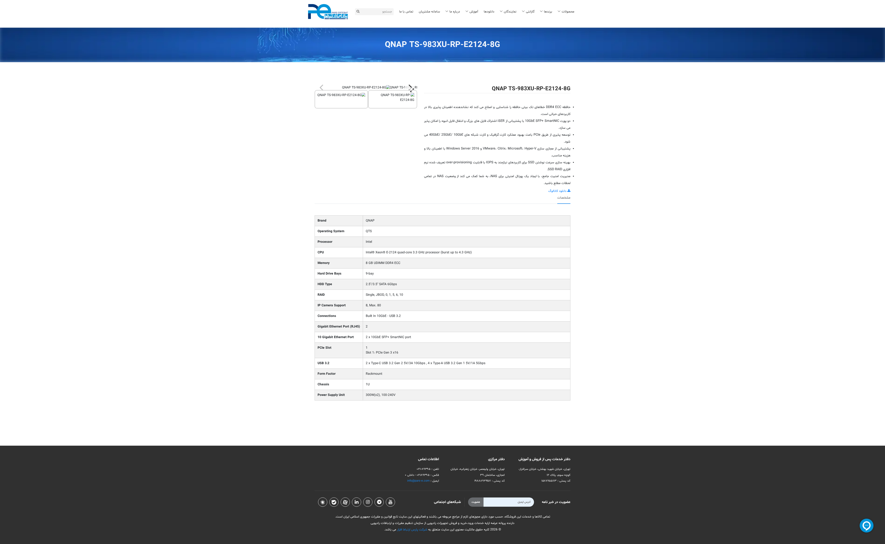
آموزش (473, 11)
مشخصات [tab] (563, 198)
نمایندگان (510, 11)
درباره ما (454, 11)
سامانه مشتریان (429, 11)
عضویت (476, 502)
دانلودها (489, 11)
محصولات (568, 11)
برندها (548, 11)
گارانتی (530, 11)
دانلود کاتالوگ (557, 191)
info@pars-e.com (418, 481)
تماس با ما (406, 11)
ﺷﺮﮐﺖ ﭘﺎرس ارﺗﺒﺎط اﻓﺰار (411, 529)
